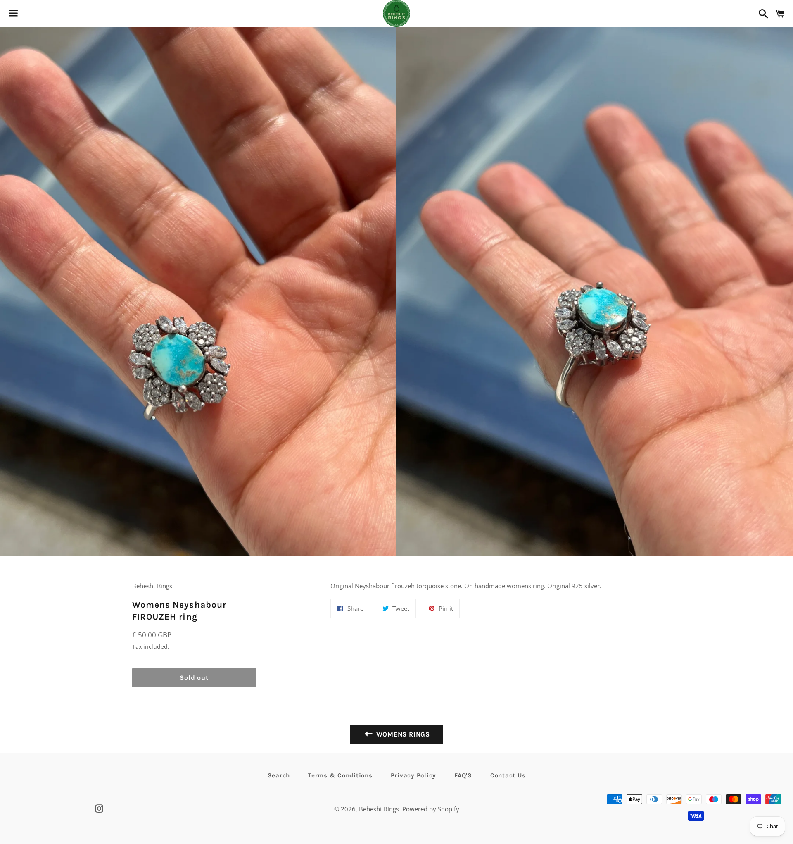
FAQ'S (463, 775)
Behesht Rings (379, 809)
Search (279, 775)
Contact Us (508, 775)
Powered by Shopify (430, 809)
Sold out (194, 678)
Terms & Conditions (340, 775)
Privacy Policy (414, 775)
